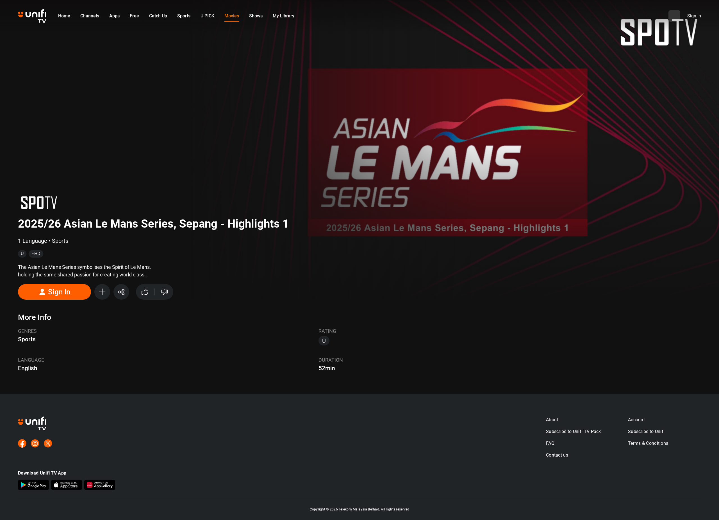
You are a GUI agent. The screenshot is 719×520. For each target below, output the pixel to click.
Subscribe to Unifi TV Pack (573, 431)
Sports (183, 16)
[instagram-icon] (35, 444)
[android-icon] (33, 485)
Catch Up (158, 16)
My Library (283, 16)
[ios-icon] (66, 485)
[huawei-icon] (99, 485)
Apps (114, 16)
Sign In (59, 292)
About (552, 419)
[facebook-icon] (22, 444)
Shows (256, 16)
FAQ (550, 443)
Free (134, 16)
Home (64, 16)
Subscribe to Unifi (646, 431)
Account (636, 419)
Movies (231, 16)
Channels (89, 16)
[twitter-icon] (48, 444)
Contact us (557, 455)
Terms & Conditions (648, 443)
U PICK (207, 16)
